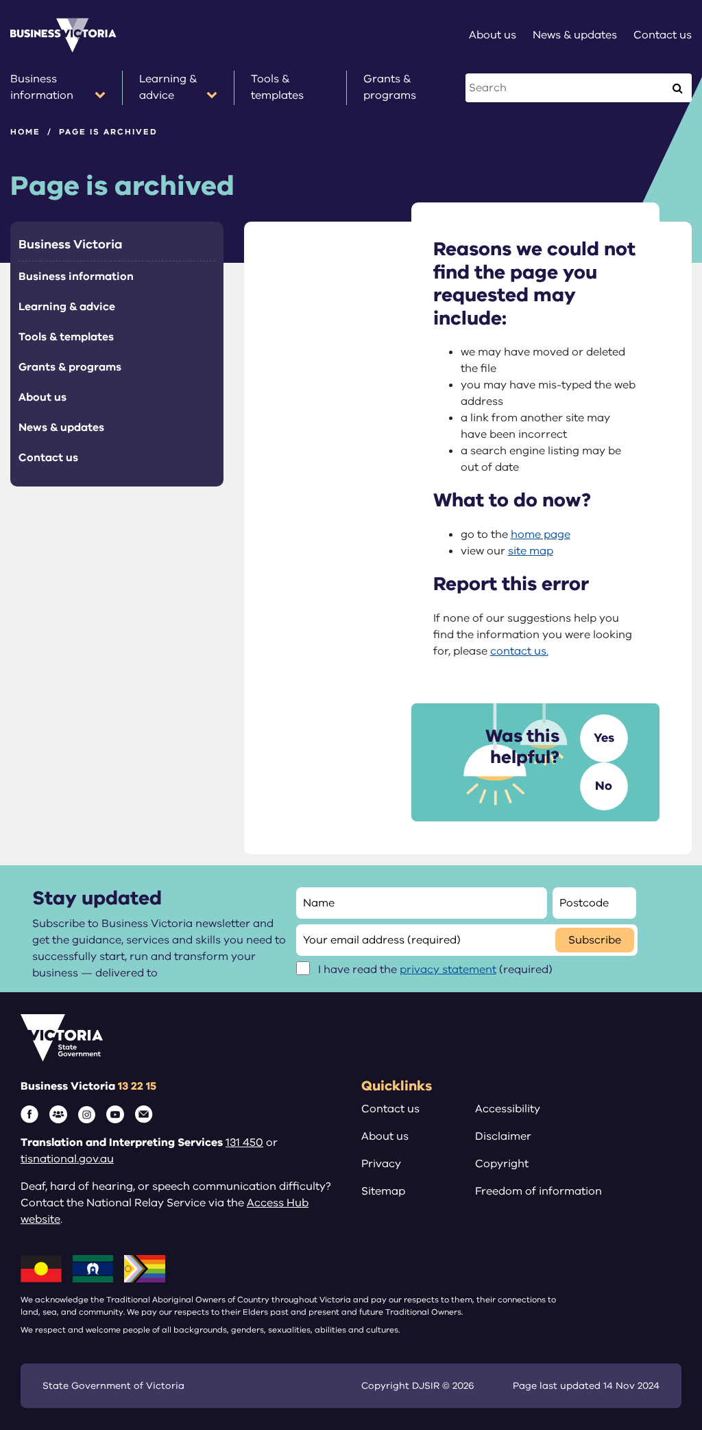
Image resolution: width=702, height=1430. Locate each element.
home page (540, 534)
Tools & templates (66, 336)
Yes (604, 737)
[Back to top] (661, 1262)
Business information (76, 276)
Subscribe (594, 940)
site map (530, 551)
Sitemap (383, 1191)
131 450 (244, 1142)
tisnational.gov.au (67, 1159)
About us (42, 397)
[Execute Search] (677, 87)
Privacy (381, 1163)
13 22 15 (137, 1086)
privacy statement (448, 969)
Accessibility (507, 1108)
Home (25, 131)
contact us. (519, 651)
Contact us (48, 457)
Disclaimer (503, 1136)
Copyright (502, 1163)
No (603, 785)
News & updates (61, 427)
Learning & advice (67, 306)
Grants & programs (70, 367)
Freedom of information (538, 1191)
